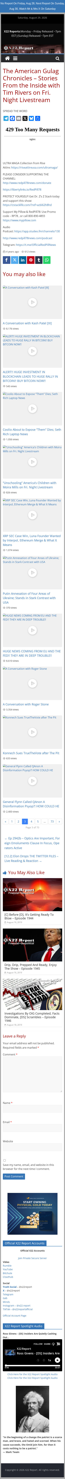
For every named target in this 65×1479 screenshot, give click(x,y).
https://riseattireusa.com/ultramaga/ (34, 167)
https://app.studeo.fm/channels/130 (37, 231)
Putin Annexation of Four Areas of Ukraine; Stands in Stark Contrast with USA (29, 598)
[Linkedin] (22, 260)
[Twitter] (14, 260)
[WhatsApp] (46, 260)
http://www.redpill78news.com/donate (27, 183)
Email (7, 1122)
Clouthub (8, 1276)
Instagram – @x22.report (16, 1305)
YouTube (8, 1269)
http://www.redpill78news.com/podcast (27, 238)
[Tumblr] (38, 260)
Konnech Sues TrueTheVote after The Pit (31, 753)
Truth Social (9, 1286)
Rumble (7, 1265)
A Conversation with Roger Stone (26, 704)
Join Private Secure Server (32, 1258)
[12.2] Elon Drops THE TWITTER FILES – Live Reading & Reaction (31, 858)
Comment (10, 1054)
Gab (5, 1298)
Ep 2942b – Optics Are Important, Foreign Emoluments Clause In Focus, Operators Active (32, 843)
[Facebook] (6, 260)
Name (7, 1103)
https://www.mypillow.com (19, 220)
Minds (6, 1301)
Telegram (8, 1294)
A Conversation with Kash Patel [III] (27, 323)
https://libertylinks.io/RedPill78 (22, 189)
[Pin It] (30, 260)
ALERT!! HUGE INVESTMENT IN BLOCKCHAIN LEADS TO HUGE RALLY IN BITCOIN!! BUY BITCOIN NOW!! (30, 376)
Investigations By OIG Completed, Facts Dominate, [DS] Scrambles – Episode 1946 (32, 1017)
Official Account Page (14, 1315)
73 (52, 821)
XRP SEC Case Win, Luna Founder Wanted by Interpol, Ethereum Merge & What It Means (32, 540)
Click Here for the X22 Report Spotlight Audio (33, 1374)
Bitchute (7, 1273)
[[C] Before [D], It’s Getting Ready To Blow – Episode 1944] (32, 880)
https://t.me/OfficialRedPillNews (36, 245)
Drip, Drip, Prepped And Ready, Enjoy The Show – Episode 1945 (30, 966)
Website (8, 1141)
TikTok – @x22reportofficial (18, 1309)
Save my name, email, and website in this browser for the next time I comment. (28, 1167)
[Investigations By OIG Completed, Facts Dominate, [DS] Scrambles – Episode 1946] (32, 981)
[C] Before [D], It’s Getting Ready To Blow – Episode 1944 (29, 916)
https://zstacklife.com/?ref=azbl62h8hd (27, 205)
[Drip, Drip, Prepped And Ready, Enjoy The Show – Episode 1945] (32, 930)
